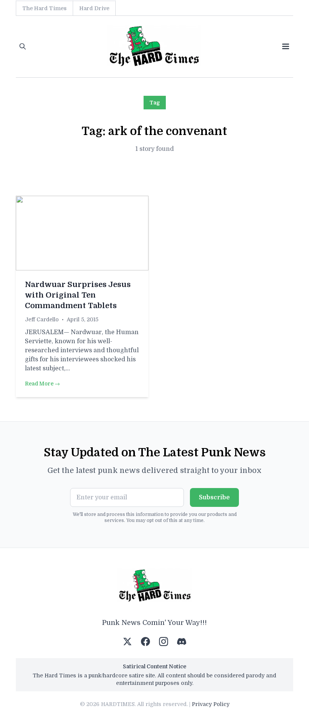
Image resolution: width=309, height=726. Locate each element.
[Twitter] (127, 641)
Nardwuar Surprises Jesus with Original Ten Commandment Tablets (78, 295)
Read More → (42, 384)
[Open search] (22, 46)
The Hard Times (44, 8)
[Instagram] (163, 641)
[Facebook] (145, 641)
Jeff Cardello (42, 319)
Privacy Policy (210, 704)
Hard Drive (94, 8)
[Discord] (181, 641)
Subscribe (214, 497)
